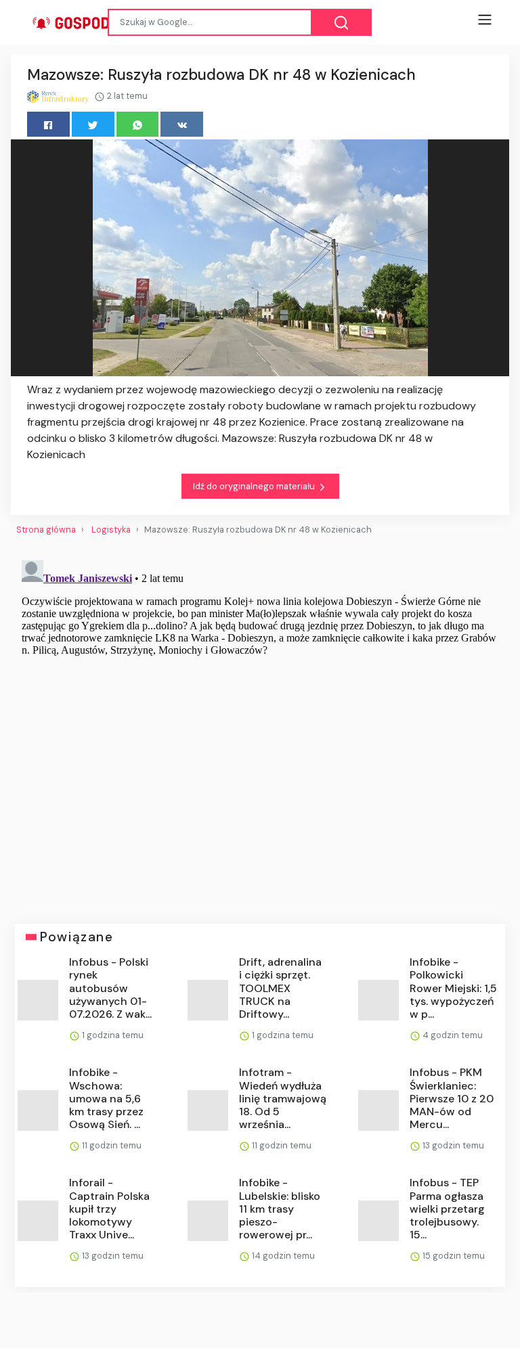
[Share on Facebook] (48, 124)
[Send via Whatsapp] (137, 124)
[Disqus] (260, 724)
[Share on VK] (181, 124)
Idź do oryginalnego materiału (255, 486)
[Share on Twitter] (93, 124)
